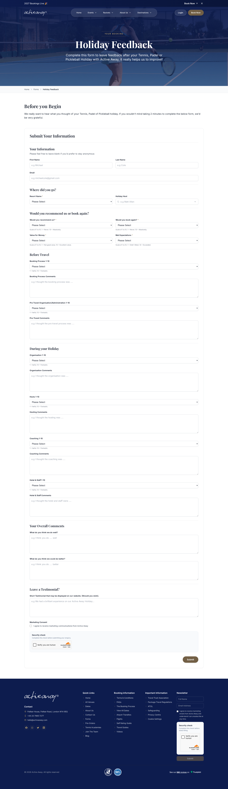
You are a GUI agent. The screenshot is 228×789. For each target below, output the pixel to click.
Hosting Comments (38, 412)
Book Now (196, 12)
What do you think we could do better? (47, 559)
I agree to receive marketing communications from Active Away (60, 626)
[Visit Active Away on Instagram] (32, 728)
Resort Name (36, 196)
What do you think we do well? (44, 532)
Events (91, 12)
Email (32, 173)
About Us (124, 12)
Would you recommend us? (43, 220)
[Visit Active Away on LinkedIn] (44, 728)
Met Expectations (124, 235)
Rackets (106, 12)
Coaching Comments (39, 454)
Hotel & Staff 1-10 (37, 480)
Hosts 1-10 (34, 397)
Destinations (143, 12)
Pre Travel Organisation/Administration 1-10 (50, 303)
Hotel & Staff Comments (40, 495)
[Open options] (195, 202)
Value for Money (38, 235)
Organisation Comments (41, 370)
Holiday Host (121, 196)
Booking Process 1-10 (39, 261)
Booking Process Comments (43, 276)
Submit (190, 659)
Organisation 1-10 (38, 355)
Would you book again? (127, 220)
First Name (35, 160)
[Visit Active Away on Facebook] (26, 728)
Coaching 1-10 (36, 438)
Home (78, 12)
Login (180, 12)
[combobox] (157, 202)
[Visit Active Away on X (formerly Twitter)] (38, 728)
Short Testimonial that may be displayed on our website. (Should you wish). (64, 596)
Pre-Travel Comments (39, 318)
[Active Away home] (35, 12)
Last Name (120, 160)
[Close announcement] (202, 3)
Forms (36, 89)
